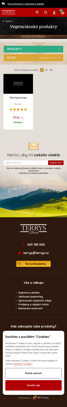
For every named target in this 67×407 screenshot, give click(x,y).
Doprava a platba (29, 292)
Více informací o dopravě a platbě (25, 3)
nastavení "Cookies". (22, 363)
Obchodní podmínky (30, 296)
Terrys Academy (33, 264)
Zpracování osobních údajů (34, 300)
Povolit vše (33, 385)
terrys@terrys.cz (36, 253)
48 (51, 70)
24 (46, 70)
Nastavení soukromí (30, 308)
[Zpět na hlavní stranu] (8, 12)
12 (42, 70)
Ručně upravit (33, 373)
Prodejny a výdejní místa (33, 304)
